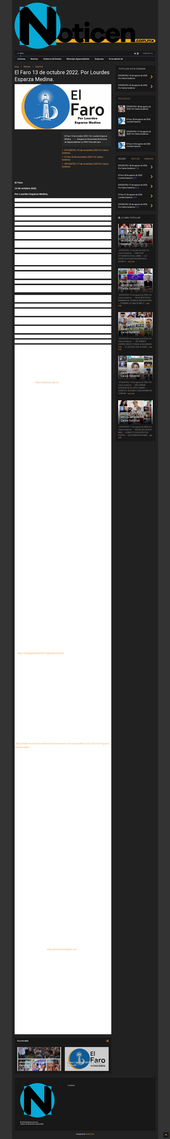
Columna (21, 59)
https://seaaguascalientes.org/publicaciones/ (40, 653)
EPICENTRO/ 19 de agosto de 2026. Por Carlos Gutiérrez (133, 372)
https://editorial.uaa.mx (47, 382)
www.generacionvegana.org (61, 949)
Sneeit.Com (90, 1134)
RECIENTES (124, 98)
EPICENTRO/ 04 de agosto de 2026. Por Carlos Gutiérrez (133, 329)
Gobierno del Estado (52, 59)
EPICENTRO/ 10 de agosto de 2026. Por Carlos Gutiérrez (133, 285)
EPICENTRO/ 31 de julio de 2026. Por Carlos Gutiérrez (135, 240)
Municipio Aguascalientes (78, 59)
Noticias (34, 59)
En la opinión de (116, 59)
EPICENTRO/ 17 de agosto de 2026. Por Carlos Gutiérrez (133, 417)
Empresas (99, 59)
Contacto (71, 1085)
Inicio (17, 67)
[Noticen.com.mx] (85, 48)
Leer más (131, 262)
